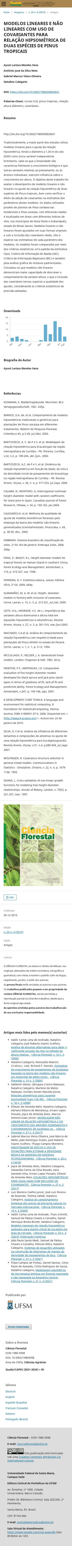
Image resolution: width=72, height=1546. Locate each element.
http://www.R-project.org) (21, 718)
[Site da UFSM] (19, 1310)
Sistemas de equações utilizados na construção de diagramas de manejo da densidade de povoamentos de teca (38, 1251)
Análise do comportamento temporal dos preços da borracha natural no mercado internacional (38, 1203)
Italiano (10, 1413)
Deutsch (11, 1391)
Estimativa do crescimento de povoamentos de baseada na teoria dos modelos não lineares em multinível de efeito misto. (39, 1071)
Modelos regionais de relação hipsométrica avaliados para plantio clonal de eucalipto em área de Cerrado (39, 1229)
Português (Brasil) (17, 1419)
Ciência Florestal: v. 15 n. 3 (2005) (35, 1078)
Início (7, 12)
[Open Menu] (3, 3)
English (10, 1397)
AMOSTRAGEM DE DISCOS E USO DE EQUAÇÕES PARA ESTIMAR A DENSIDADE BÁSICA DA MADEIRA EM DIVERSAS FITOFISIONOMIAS (36, 1153)
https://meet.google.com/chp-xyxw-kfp (31, 1532)
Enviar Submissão (18, 1326)
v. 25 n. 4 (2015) (37, 12)
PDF (11, 897)
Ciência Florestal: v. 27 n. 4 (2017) (38, 1130)
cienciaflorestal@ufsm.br (32, 1444)
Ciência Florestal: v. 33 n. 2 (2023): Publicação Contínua (38, 1234)
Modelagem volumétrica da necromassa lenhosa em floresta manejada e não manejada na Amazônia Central (39, 1273)
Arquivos (19, 12)
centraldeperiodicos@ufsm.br (35, 1522)
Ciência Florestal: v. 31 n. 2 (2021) (38, 1257)
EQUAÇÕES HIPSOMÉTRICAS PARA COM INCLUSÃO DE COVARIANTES (39, 1181)
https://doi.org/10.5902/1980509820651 (34, 92)
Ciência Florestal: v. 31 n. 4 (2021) (31, 1281)
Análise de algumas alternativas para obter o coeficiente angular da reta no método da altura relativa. (39, 1050)
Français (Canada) (17, 1408)
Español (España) (16, 1402)
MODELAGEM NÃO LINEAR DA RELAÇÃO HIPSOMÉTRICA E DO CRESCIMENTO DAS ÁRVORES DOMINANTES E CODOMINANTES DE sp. (39, 1123)
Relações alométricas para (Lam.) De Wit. (33, 1097)
